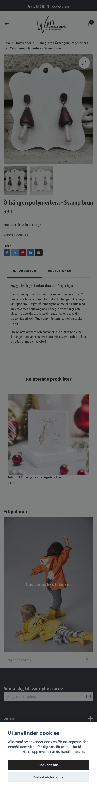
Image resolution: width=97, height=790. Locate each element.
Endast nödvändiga (48, 777)
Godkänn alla (48, 765)
